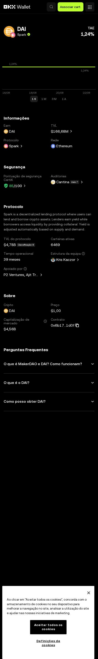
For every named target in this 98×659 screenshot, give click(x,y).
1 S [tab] (34, 99)
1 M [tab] (43, 99)
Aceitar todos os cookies (48, 627)
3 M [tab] (54, 99)
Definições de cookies (48, 643)
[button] (51, 7)
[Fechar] (89, 593)
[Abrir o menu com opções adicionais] (89, 5)
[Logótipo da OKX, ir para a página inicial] (17, 7)
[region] (48, 622)
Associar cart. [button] (70, 7)
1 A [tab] (64, 99)
